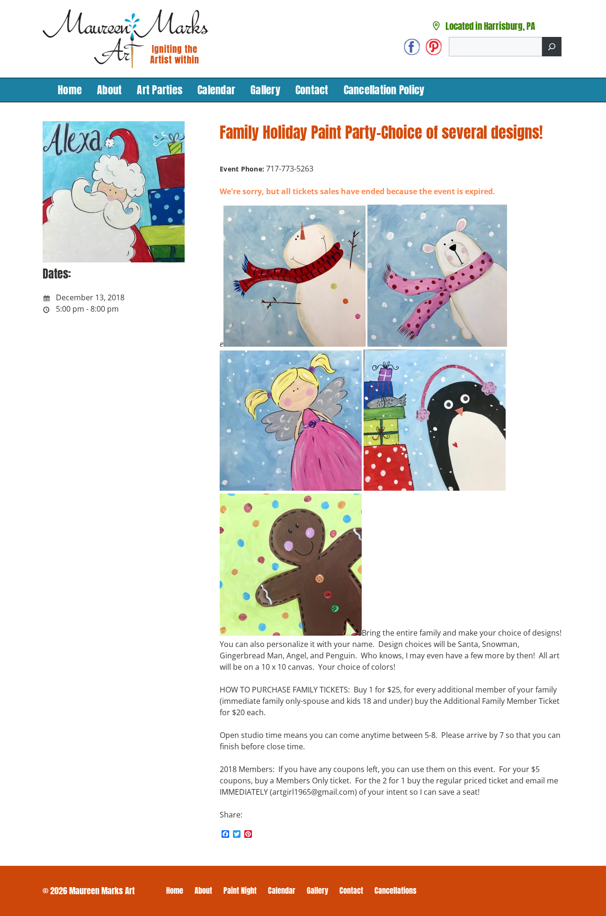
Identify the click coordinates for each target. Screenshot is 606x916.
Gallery (265, 90)
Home (70, 90)
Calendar (216, 90)
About (109, 90)
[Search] (551, 46)
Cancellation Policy (384, 90)
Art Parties (159, 90)
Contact (312, 90)
